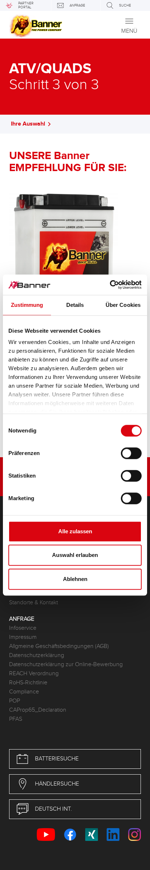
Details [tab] (75, 305)
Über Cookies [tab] (123, 305)
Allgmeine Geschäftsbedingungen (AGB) (59, 646)
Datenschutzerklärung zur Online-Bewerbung (66, 664)
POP (14, 700)
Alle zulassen (75, 531)
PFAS (15, 719)
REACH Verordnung (34, 673)
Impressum (23, 637)
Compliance (24, 691)
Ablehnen (75, 579)
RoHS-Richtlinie (28, 682)
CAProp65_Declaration (37, 710)
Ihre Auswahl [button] (28, 123)
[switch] (131, 453)
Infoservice (22, 628)
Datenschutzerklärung (36, 655)
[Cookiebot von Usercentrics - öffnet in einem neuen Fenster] (110, 284)
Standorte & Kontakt (33, 602)
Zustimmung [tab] (27, 305)
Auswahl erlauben (75, 555)
